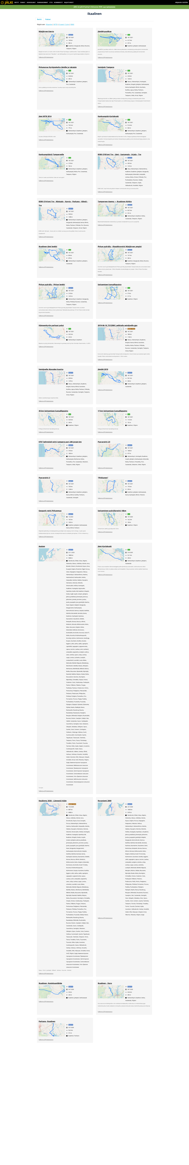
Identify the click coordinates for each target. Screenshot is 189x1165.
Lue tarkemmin (109, 7)
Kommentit (58, 2)
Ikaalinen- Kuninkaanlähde (50, 983)
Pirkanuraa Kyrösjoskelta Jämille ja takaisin (58, 67)
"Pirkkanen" (103, 477)
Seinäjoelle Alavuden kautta (51, 369)
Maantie (49, 24)
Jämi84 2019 (103, 369)
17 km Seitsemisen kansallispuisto (112, 411)
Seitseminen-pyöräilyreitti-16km (112, 511)
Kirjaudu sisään (181, 2)
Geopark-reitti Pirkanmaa (50, 511)
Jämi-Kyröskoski (105, 546)
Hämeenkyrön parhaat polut (51, 325)
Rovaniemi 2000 (104, 801)
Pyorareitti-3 (44, 477)
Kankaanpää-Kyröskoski (108, 116)
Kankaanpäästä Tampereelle (51, 154)
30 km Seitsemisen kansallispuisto (53, 411)
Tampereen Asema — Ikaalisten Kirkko (115, 201)
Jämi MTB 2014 (45, 116)
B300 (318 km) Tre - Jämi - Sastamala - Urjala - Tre (119, 154)
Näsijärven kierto (46, 31)
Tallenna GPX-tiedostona (46, 57)
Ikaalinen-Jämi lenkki (48, 246)
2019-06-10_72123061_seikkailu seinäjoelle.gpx (117, 325)
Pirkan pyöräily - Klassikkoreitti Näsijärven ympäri (120, 246)
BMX (72, 24)
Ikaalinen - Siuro (105, 983)
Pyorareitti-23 (104, 442)
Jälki (8, 2)
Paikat (22, 2)
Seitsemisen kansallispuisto (109, 284)
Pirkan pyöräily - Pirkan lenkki (52, 284)
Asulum (42, 546)
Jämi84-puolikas (104, 31)
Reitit (16, 2)
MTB (55, 24)
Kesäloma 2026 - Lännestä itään (53, 801)
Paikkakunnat (42, 2)
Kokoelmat (31, 2)
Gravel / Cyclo (64, 24)
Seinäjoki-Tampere (106, 67)
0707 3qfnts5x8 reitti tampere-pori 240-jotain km (60, 442)
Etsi (51, 2)
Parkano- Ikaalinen (47, 1021)
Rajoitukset (69, 2)
